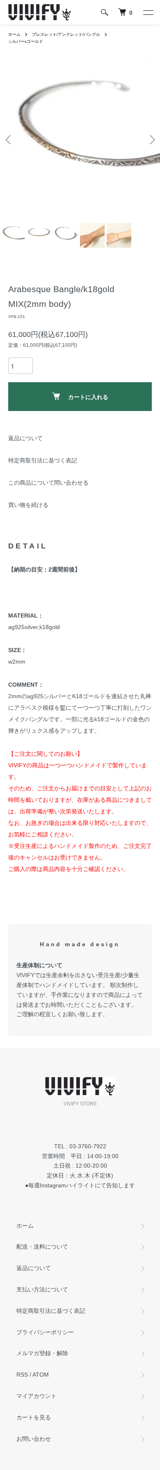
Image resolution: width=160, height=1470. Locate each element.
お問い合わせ (33, 1438)
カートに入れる (88, 396)
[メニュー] (147, 12)
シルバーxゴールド (25, 41)
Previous (9, 139)
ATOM (40, 1374)
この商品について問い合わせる (48, 482)
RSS (22, 1374)
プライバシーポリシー (45, 1332)
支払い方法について (42, 1289)
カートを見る (33, 1417)
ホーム (14, 34)
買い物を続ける (28, 505)
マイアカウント (36, 1396)
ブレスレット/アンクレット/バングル (66, 34)
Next (151, 139)
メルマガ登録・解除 (42, 1353)
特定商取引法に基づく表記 (42, 460)
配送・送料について (42, 1246)
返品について (25, 438)
